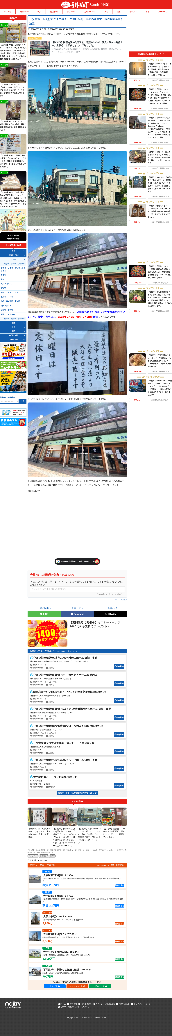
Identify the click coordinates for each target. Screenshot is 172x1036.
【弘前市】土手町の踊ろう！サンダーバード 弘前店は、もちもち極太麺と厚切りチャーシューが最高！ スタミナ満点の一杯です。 (159, 360)
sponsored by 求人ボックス (67, 651)
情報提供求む (86, 1004)
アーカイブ (163, 11)
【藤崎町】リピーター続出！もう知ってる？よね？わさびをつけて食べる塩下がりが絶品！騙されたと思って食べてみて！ (159, 157)
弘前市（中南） (100, 4)
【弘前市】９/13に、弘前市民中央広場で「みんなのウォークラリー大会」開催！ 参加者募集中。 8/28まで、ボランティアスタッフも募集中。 (13, 161)
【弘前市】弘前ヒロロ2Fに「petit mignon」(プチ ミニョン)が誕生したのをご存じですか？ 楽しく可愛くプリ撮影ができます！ (13, 90)
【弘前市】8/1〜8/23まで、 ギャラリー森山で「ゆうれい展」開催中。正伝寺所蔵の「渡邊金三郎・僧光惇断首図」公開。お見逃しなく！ (159, 69)
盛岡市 (3, 288)
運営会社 (73, 1004)
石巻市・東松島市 (8, 314)
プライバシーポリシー (143, 1004)
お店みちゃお (90, 11)
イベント (133, 11)
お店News (71, 11)
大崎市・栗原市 (7, 310)
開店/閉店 (54, 11)
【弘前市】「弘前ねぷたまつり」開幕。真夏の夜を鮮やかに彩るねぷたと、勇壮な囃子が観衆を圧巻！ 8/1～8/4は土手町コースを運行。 (159, 272)
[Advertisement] (150, 33)
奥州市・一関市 (7, 297)
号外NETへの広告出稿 (105, 1004)
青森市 (3, 275)
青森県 (71, 29)
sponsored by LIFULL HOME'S (110, 865)
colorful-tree (42, 860)
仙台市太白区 (6, 306)
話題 (119, 11)
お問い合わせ (124, 1004)
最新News (24, 11)
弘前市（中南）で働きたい (42, 651)
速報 (147, 11)
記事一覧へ (77, 608)
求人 (39, 11)
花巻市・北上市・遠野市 (10, 293)
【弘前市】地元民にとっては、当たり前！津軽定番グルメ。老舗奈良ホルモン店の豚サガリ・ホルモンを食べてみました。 (159, 211)
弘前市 (3, 279)
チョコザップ (33, 856)
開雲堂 (52, 856)
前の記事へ (45, 608)
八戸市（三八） (7, 284)
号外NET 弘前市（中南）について (74, 1007)
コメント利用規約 (120, 600)
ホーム (63, 1004)
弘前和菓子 (44, 856)
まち (106, 11)
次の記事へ (109, 608)
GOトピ (7, 11)
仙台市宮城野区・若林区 (10, 301)
